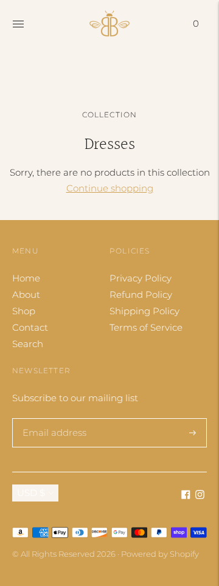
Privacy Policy (140, 278)
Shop (23, 311)
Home (26, 278)
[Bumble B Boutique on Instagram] (199, 496)
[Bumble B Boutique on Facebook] (185, 496)
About (26, 294)
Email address (52, 418)
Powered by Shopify (160, 554)
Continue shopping (109, 188)
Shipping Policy (144, 311)
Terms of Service (145, 327)
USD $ (31, 492)
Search (27, 344)
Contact (30, 327)
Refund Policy (140, 294)
